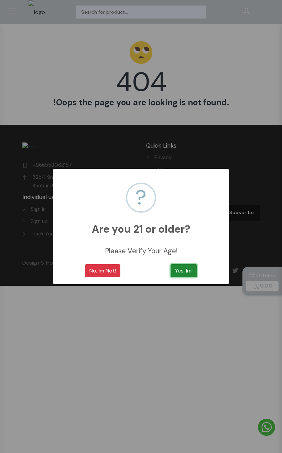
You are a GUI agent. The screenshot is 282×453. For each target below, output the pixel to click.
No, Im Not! (102, 270)
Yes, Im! (184, 270)
